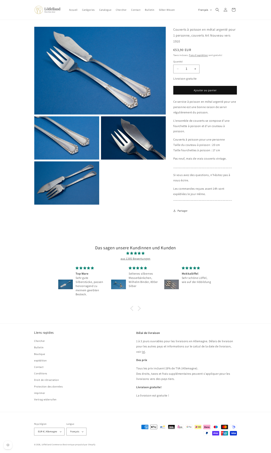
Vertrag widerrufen (45, 399)
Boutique (39, 354)
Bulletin (39, 347)
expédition (40, 360)
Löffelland (46, 444)
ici (143, 352)
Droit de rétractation (46, 380)
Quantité (178, 61)
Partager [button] (183, 210)
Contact (39, 367)
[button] (217, 10)
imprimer (39, 393)
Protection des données (48, 386)
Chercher (39, 341)
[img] (135, 253)
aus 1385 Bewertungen (135, 259)
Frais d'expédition (198, 55)
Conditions (40, 373)
